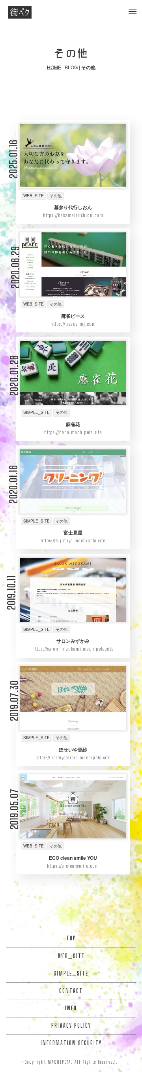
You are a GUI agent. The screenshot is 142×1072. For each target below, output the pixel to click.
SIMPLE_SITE (36, 412)
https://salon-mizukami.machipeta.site (73, 649)
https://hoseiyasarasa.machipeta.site (73, 758)
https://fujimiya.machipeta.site (73, 541)
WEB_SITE (33, 195)
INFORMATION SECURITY (71, 1043)
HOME (54, 67)
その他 (56, 195)
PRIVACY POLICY (71, 1025)
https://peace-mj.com (73, 324)
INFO (71, 1008)
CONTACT (71, 990)
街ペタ (20, 12)
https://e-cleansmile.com (73, 866)
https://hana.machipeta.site (73, 432)
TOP (71, 938)
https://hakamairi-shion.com (73, 215)
